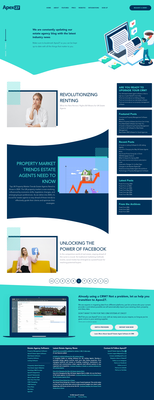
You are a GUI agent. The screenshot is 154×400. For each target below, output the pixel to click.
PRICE (74, 8)
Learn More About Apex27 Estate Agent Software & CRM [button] (114, 334)
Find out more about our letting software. (132, 98)
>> (106, 281)
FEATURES (65, 8)
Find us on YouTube (120, 370)
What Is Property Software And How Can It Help (134, 121)
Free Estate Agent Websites (36, 368)
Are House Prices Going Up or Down (130, 154)
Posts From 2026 (124, 207)
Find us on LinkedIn (120, 368)
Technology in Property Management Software (133, 171)
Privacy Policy (82, 397)
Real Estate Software (34, 356)
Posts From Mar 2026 (125, 194)
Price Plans (31, 387)
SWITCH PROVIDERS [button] (102, 327)
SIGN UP (105, 8)
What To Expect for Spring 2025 (129, 158)
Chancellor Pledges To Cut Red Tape (130, 164)
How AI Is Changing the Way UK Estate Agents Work (68, 371)
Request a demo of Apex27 (118, 358)
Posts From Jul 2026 (125, 186)
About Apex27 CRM (33, 377)
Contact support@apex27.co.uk (117, 353)
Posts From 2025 (124, 209)
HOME (48, 8)
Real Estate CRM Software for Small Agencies (133, 132)
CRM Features (32, 384)
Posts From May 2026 (125, 190)
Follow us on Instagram (119, 360)
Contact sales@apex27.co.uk (118, 356)
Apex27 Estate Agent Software (37, 353)
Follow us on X (122, 365)
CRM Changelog (32, 382)
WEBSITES (82, 8)
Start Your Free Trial (34, 380)
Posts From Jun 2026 (125, 188)
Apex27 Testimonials (34, 375)
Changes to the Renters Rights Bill (129, 166)
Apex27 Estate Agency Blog (116, 351)
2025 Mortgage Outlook (126, 156)
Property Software (33, 358)
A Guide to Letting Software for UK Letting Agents (68, 356)
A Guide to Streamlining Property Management (134, 126)
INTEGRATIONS (93, 8)
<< (51, 281)
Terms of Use (72, 397)
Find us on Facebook (120, 363)
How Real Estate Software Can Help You (131, 124)
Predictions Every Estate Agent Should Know (133, 168)
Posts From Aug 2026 (125, 184)
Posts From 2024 (124, 211)
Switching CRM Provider (35, 370)
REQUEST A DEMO (140, 8)
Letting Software (33, 360)
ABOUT (56, 8)
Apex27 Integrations (34, 372)
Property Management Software (37, 351)
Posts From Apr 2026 (125, 192)
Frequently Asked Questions (36, 365)
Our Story (31, 389)
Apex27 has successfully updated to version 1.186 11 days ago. (71, 351)
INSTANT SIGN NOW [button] (126, 327)
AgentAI (30, 391)
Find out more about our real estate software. (133, 100)
